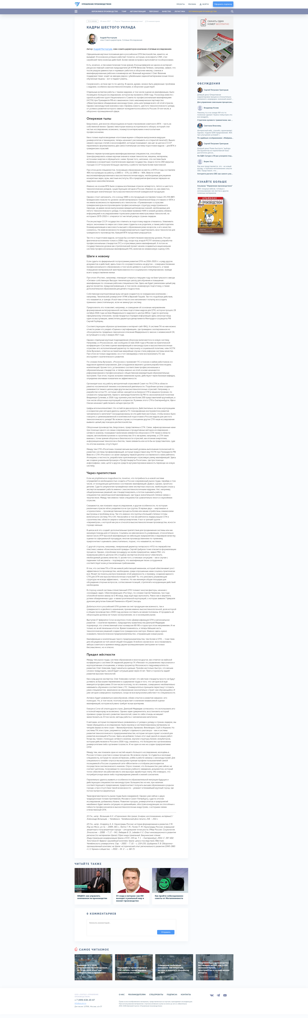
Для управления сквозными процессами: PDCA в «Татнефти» (224, 102)
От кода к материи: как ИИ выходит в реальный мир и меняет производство (130, 898)
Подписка (172, 995)
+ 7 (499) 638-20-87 (85, 1000)
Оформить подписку (223, 4)
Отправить (165, 932)
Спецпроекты (156, 995)
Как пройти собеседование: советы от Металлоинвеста (169, 897)
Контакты (186, 995)
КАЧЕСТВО (166, 11)
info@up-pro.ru (80, 1003)
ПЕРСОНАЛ (153, 11)
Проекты (180, 4)
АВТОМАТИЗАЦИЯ (138, 11)
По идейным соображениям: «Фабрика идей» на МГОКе (222, 138)
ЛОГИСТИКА (180, 11)
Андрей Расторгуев (108, 38)
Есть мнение (92, 21)
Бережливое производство (87, 977)
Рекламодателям (137, 995)
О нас (122, 995)
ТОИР (124, 11)
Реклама (192, 4)
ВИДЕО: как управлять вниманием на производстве (92, 897)
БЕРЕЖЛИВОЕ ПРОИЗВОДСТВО (105, 11)
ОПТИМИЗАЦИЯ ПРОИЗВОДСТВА (203, 11)
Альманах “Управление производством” (214, 186)
